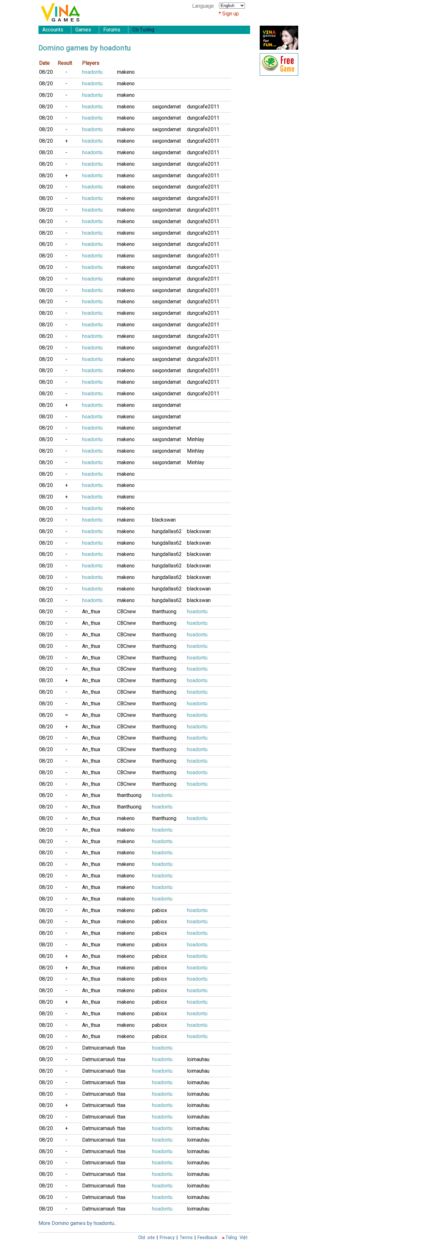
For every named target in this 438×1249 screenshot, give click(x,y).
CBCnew (126, 611)
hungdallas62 (167, 531)
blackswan (164, 520)
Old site (146, 1237)
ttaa (121, 1048)
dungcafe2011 (203, 107)
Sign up (230, 14)
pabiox (159, 910)
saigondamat (166, 107)
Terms (186, 1237)
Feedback (207, 1237)
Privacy (167, 1237)
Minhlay (195, 439)
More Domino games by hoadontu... (77, 1223)
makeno (126, 72)
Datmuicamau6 (98, 1048)
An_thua (91, 611)
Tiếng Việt (236, 1237)
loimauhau (198, 1059)
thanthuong (164, 611)
